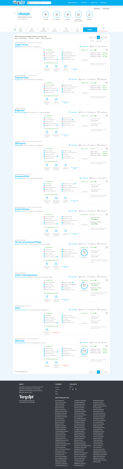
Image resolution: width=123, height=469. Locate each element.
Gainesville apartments (60, 462)
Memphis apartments (79, 438)
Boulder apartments (60, 422)
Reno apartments (97, 407)
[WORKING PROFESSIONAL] (78, 14)
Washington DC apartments (100, 452)
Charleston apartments (60, 427)
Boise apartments (59, 418)
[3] (31, 29)
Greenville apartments (79, 402)
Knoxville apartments (79, 422)
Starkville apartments (98, 433)
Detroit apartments (60, 454)
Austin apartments (59, 407)
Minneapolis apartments (80, 443)
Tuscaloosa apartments (99, 449)
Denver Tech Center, (22, 244)
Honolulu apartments (79, 407)
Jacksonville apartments (80, 418)
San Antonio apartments (99, 416)
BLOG (71, 386)
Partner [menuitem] (103, 2)
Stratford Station (22, 209)
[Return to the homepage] (19, 2)
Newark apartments (79, 451)
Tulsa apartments (97, 447)
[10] (77, 29)
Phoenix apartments (79, 465)
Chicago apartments (60, 433)
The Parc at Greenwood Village (28, 242)
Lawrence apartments (79, 425)
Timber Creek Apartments (26, 275)
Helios (18, 308)
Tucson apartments (98, 445)
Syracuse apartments (98, 436)
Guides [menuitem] (84, 2)
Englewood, (19, 46)
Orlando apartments (79, 460)
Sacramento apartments (99, 413)
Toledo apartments (98, 440)
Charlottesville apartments (61, 431)
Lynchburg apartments (79, 433)
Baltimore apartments (60, 409)
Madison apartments (79, 434)
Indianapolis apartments (80, 411)
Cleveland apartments (60, 438)
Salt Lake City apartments (99, 415)
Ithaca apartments (78, 416)
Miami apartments (78, 440)
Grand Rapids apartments (61, 465)
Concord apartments (60, 447)
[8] (57, 29)
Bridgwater (20, 110)
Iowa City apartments (79, 413)
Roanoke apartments (98, 411)
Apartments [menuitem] (72, 2)
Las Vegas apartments (79, 424)
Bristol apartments (59, 424)
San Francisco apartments (99, 420)
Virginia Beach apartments (99, 451)
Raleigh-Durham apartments (100, 406)
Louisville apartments (79, 431)
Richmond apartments (98, 409)
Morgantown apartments (80, 447)
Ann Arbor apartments (60, 402)
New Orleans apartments (80, 456)
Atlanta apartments (60, 406)
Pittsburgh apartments (98, 400)
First (91, 37)
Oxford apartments (79, 462)
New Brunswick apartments (81, 452)
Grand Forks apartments (61, 463)
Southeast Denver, (21, 343)
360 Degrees (20, 143)
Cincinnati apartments (60, 434)
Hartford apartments (79, 406)
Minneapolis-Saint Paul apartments (82, 445)
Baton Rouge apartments (61, 411)
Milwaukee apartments (79, 442)
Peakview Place (21, 77)
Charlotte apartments (60, 429)
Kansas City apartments (80, 420)
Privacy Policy (31, 402)
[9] (65, 29)
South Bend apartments (99, 427)
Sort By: (92, 41)
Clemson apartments (60, 436)
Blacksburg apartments (60, 415)
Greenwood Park (22, 176)
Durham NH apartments (61, 456)
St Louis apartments (98, 434)
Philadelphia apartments (80, 463)
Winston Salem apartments (99, 460)
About (57, 387)
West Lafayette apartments (100, 454)
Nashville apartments (79, 449)
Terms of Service (23, 402)
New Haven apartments (80, 454)
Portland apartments (98, 402)
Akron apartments (59, 400)
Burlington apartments (60, 425)
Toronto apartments (98, 443)
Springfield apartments (98, 431)
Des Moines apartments (61, 452)
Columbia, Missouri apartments (62, 443)
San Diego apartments (98, 418)
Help (56, 391)
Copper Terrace (21, 44)
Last (106, 37)
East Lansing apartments (61, 458)
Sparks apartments (97, 429)
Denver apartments (60, 451)
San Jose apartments (98, 422)
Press (56, 394)
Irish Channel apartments (80, 415)
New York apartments (79, 458)
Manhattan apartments (79, 436)
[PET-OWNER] (56, 14)
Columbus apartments (60, 445)
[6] (46, 29)
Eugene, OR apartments (61, 460)
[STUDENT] (67, 14)
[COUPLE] (45, 14)
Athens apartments (59, 404)
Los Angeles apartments (80, 429)
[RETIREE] (89, 14)
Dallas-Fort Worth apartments (62, 449)
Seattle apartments (97, 425)
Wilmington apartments (99, 458)
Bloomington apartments (61, 416)
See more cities (97, 462)
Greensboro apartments (80, 400)
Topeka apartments (98, 442)
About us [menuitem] (94, 2)
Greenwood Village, (21, 112)
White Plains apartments (99, 456)
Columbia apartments (60, 442)
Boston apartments (60, 420)
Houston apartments (79, 409)
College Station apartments (61, 440)
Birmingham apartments (61, 413)
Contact (57, 389)
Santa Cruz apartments (98, 424)
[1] (20, 29)
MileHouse (19, 341)
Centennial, (19, 178)
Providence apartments (99, 404)
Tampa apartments (97, 438)
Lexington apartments (79, 427)
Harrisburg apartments (79, 404)
